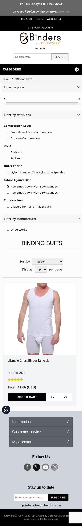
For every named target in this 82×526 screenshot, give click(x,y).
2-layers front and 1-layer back (31, 206)
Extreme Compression (25, 138)
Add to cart (27, 397)
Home (6, 79)
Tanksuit (16, 158)
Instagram (54, 467)
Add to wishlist (65, 397)
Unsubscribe (52, 505)
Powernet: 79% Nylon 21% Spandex (34, 192)
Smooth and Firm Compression (31, 132)
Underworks (19, 229)
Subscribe (31, 505)
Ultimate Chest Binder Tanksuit (28, 360)
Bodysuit (16, 152)
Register (26, 19)
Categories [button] (12, 69)
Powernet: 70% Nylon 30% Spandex (34, 186)
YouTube (45, 467)
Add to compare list (52, 397)
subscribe (58, 497)
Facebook (27, 467)
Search (60, 56)
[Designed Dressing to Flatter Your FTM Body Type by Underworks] (40, 319)
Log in (39, 19)
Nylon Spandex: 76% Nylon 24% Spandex (38, 172)
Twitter (36, 467)
